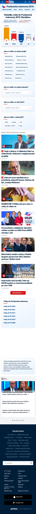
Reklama (6, 476)
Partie (9, 440)
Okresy (21, 9)
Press (19, 473)
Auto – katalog (24, 443)
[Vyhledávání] (25, 2)
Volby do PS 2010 (9, 319)
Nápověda (20, 484)
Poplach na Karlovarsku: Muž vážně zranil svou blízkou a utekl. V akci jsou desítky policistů (16, 411)
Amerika (14, 122)
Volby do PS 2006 (9, 323)
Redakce (20, 487)
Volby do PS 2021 (9, 310)
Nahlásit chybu (8, 491)
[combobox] (17, 93)
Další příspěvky (17, 293)
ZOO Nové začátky (12, 443)
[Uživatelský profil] (29, 2)
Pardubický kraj (21, 70)
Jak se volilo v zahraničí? (14, 117)
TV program (19, 437)
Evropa (20, 125)
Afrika (6, 122)
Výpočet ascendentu (11, 454)
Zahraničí (27, 9)
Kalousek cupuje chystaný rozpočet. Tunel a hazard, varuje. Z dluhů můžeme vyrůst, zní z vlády (17, 393)
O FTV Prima (7, 471)
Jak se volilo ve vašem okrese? (16, 87)
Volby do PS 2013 (9, 316)
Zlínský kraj (18, 78)
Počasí (15, 440)
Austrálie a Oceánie (10, 125)
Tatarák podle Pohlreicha (22, 448)
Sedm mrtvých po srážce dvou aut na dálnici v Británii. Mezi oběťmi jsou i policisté (15, 402)
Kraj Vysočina (8, 63)
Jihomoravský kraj (21, 56)
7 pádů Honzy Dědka (14, 446)
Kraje (15, 9)
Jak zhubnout (11, 435)
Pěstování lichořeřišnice (21, 451)
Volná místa (7, 473)
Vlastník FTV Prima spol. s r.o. (9, 487)
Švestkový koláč (24, 457)
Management (21, 471)
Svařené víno (10, 448)
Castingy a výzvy (22, 476)
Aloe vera (10, 451)
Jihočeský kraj (9, 56)
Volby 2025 (25, 446)
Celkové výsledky (7, 9)
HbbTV (6, 478)
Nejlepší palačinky (12, 457)
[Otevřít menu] (2, 2)
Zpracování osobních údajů (23, 481)
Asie (21, 122)
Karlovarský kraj (9, 60)
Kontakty (20, 478)
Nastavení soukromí (23, 491)
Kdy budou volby (23, 440)
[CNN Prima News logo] (10, 1)
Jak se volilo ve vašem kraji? (15, 51)
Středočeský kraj (20, 74)
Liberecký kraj (8, 67)
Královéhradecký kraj (21, 63)
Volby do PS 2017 (9, 313)
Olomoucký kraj (9, 70)
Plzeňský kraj (8, 74)
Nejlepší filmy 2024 (23, 435)
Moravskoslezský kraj (22, 67)
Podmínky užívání (8, 480)
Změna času (28, 437)
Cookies (6, 484)
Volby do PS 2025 (9, 306)
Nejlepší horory (9, 437)
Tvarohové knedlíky (25, 454)
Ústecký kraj (8, 78)
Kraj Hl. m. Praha (21, 60)
